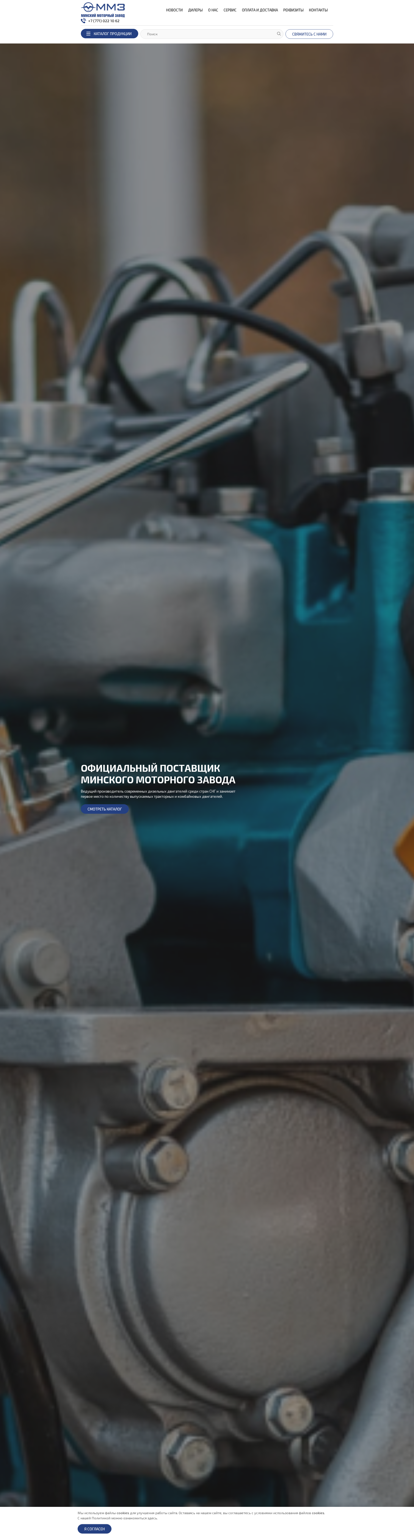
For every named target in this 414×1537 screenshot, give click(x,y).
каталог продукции (113, 33)
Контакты (318, 10)
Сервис (230, 10)
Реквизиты (293, 10)
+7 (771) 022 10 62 (103, 20)
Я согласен (94, 1529)
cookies (123, 1513)
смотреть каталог (105, 809)
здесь (152, 1518)
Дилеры (195, 10)
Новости (174, 10)
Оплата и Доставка (260, 10)
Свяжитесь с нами (309, 34)
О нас (213, 10)
